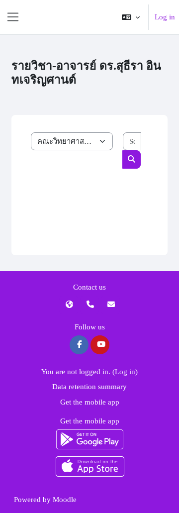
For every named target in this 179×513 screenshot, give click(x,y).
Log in (165, 17)
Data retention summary (89, 387)
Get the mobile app (89, 402)
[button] (130, 17)
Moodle (65, 500)
